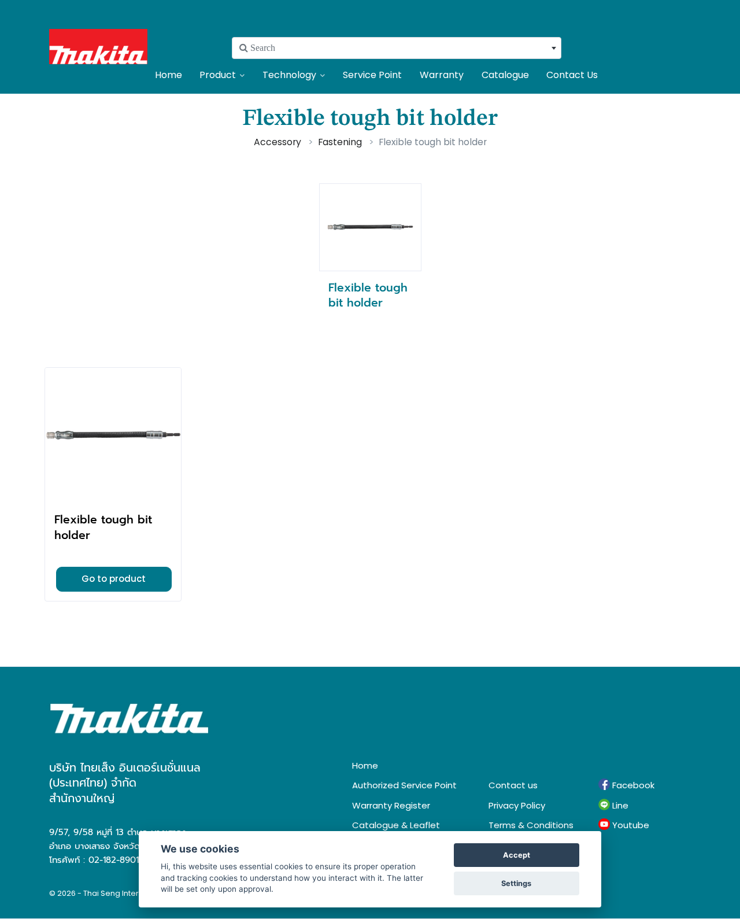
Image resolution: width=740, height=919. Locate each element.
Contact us (513, 785)
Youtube (629, 825)
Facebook (632, 785)
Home (168, 75)
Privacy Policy (517, 805)
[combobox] (396, 48)
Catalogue (505, 75)
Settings (516, 883)
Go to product (114, 579)
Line (619, 805)
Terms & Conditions (531, 825)
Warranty (442, 75)
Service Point (372, 75)
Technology (289, 75)
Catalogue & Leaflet (396, 825)
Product (217, 75)
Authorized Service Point (404, 785)
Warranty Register (391, 805)
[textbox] (396, 48)
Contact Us (572, 75)
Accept (516, 855)
